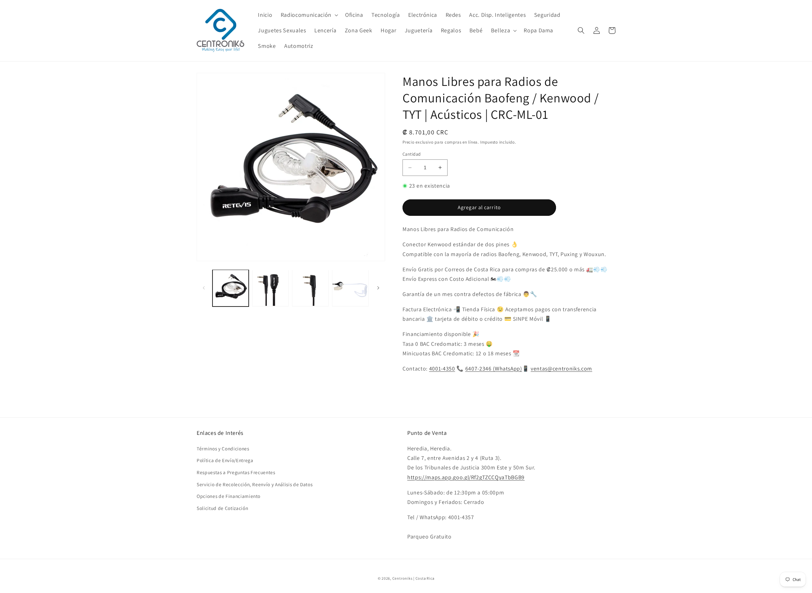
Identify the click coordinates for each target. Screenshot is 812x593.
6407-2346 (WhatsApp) (493, 368)
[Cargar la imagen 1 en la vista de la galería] (231, 288)
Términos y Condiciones (223, 448)
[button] (309, 15)
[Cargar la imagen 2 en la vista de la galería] (270, 288)
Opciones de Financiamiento (228, 496)
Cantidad (412, 154)
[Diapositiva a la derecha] (378, 288)
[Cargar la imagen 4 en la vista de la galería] (350, 288)
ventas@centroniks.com (561, 368)
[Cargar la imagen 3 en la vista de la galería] (310, 288)
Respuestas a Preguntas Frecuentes (236, 472)
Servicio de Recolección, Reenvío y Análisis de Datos (254, 484)
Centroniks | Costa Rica (413, 578)
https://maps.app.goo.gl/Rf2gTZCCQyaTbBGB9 (466, 477)
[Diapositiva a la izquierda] (204, 288)
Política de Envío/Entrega (225, 460)
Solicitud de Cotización (222, 508)
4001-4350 (442, 368)
